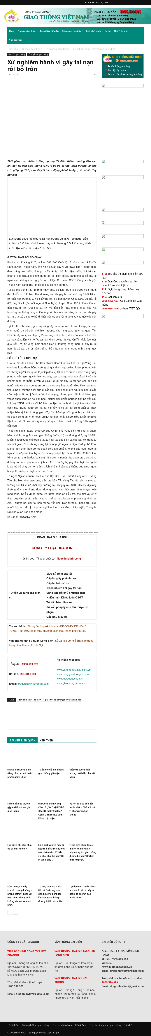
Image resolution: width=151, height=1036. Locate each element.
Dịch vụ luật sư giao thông (35, 1025)
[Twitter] (135, 2)
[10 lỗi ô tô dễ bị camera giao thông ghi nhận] (51, 757)
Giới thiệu (14, 1025)
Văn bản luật (15, 40)
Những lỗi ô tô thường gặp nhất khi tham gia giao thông (19, 807)
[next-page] (15, 912)
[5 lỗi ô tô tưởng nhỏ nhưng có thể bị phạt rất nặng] (82, 757)
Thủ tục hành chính (62, 1025)
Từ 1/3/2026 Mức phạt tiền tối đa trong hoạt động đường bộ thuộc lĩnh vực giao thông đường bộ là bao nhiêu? (51, 894)
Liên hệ (128, 1025)
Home (12, 31)
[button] (139, 31)
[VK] (53, 89)
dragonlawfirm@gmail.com (33, 683)
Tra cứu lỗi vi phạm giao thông (105, 1025)
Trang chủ (12, 49)
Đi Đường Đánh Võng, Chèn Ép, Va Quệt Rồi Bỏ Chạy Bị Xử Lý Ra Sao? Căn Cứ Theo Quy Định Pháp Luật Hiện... (51, 811)
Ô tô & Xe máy (121, 31)
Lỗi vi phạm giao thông (57, 49)
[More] (62, 89)
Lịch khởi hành (93, 31)
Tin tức (107, 31)
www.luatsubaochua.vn (70, 678)
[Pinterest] (122, 2)
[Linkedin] (45, 89)
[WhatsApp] (36, 89)
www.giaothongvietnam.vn (72, 683)
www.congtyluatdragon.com (73, 674)
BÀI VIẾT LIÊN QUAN (22, 740)
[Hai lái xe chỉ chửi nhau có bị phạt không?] (20, 832)
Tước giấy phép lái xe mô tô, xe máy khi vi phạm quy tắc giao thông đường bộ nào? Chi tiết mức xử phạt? (82, 852)
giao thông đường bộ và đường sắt (63, 699)
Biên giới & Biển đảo (49, 31)
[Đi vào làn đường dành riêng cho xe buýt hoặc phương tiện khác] (20, 757)
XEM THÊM (46, 740)
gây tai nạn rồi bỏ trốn (30, 699)
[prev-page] (9, 912)
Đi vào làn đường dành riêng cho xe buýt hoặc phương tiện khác (19, 773)
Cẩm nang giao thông (72, 31)
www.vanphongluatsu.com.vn (74, 669)
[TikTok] (128, 2)
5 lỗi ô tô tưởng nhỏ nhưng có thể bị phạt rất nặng (82, 773)
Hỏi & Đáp (80, 1025)
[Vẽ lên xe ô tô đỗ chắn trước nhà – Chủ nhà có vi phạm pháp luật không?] (82, 791)
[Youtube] (141, 2)
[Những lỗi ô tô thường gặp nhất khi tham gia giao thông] (20, 791)
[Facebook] (116, 2)
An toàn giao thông (27, 31)
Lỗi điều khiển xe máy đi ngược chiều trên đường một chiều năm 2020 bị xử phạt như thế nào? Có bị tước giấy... (51, 852)
